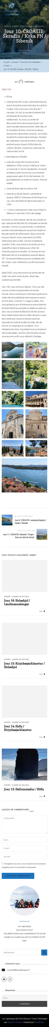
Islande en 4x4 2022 (20, 596)
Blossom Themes (14, 1022)
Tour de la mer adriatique (32, 26)
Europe (15, 26)
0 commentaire (25, 50)
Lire (40, 611)
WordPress (39, 1022)
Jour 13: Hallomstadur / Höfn (24, 789)
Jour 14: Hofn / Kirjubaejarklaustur (18, 728)
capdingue (29, 82)
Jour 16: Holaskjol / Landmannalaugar (17, 602)
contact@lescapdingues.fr (18, 970)
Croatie (7, 26)
